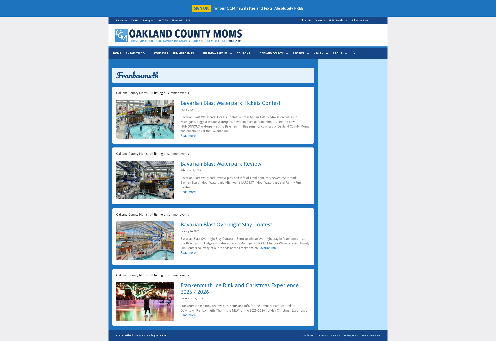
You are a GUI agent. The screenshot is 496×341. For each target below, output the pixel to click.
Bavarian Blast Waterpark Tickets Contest (230, 103)
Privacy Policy (351, 335)
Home (117, 53)
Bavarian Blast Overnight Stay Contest (226, 224)
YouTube (163, 20)
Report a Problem (371, 335)
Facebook (121, 20)
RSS (188, 20)
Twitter (135, 20)
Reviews (298, 53)
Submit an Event (360, 20)
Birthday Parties (215, 53)
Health (318, 53)
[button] (353, 53)
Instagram (148, 20)
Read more (188, 135)
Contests (161, 53)
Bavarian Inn (267, 248)
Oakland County (271, 53)
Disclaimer (308, 335)
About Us (306, 20)
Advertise (320, 20)
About (337, 53)
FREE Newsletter (338, 20)
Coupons (243, 53)
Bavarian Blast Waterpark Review (221, 164)
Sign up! (201, 8)
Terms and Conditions (329, 335)
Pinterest (177, 20)
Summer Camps (183, 53)
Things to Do (135, 53)
